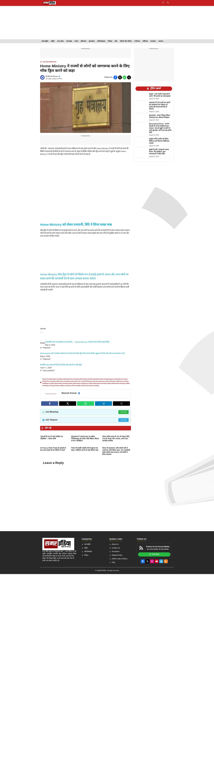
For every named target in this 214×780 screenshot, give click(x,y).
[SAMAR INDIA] (49, 3)
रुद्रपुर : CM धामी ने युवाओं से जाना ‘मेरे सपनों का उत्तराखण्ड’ (160, 95)
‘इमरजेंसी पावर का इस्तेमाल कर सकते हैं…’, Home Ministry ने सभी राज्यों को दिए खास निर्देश (77, 342)
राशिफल (145, 41)
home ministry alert (76, 379)
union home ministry (92, 386)
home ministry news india (67, 383)
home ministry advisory (61, 379)
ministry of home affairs (56, 386)
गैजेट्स (110, 41)
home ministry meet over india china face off (103, 381)
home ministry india (52, 381)
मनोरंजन (137, 41)
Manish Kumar (53, 76)
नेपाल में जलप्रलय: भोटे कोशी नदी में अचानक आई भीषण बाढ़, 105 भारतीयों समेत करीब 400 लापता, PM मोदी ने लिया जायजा (116, 451)
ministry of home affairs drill (74, 386)
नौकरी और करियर (126, 41)
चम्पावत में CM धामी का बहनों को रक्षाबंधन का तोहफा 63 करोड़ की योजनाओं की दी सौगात (159, 105)
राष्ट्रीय (53, 41)
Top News (46, 62)
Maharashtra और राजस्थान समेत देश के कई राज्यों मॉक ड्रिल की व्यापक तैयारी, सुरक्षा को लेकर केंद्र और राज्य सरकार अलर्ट (82, 353)
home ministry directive (91, 379)
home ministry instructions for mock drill (74, 381)
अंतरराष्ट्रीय (44, 41)
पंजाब (76, 41)
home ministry (47, 379)
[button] (168, 3)
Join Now (123, 412)
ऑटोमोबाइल (101, 41)
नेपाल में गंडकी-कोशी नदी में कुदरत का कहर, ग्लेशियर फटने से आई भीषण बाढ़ (85, 449)
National (53, 62)
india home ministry (118, 383)
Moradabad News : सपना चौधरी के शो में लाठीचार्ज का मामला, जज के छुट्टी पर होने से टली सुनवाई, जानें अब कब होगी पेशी (160, 128)
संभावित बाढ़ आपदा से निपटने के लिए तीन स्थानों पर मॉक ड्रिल (61, 365)
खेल (116, 41)
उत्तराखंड (69, 41)
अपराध (160, 41)
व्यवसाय (153, 41)
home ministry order (104, 383)
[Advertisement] (107, 22)
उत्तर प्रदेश (60, 41)
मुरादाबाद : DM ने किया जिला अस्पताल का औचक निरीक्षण (159, 116)
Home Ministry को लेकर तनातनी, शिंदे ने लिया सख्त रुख (76, 225)
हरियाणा (83, 41)
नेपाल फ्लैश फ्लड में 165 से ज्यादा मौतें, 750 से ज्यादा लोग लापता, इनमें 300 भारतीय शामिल (116, 438)
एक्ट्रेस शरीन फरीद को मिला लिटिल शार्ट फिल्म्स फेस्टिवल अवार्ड (159, 141)
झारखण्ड (92, 41)
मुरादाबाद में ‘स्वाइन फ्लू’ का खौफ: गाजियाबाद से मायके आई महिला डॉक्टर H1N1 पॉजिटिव (85, 438)
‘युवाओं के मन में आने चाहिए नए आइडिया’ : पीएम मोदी (51, 437)
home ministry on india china (86, 383)
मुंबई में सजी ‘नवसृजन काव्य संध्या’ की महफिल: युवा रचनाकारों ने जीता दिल (159, 152)
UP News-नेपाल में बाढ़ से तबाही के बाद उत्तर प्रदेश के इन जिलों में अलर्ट (53, 449)
